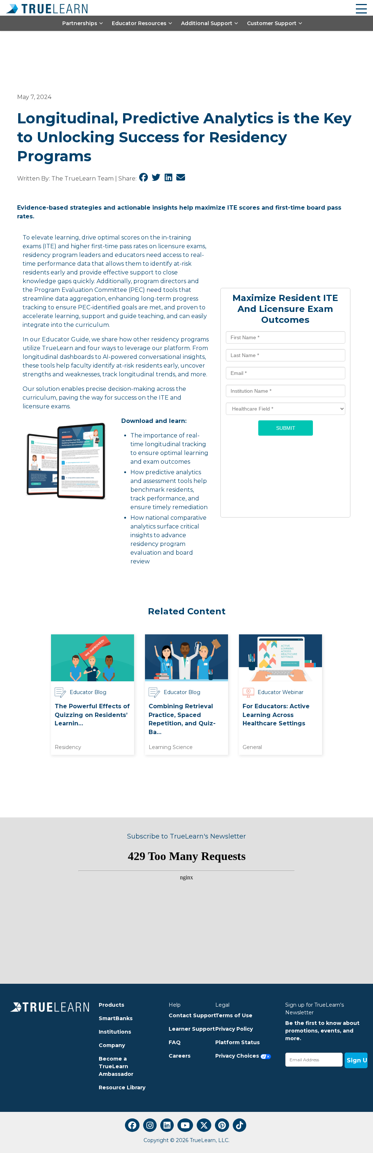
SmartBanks (116, 1018)
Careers (180, 1056)
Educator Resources (139, 23)
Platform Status (237, 1042)
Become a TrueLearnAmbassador (116, 1066)
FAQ (175, 1042)
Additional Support (206, 23)
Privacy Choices (237, 1056)
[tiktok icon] (239, 1125)
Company (112, 1045)
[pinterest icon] (222, 1125)
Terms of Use (233, 1015)
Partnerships (79, 23)
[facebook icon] (132, 1125)
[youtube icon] (185, 1125)
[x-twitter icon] (204, 1125)
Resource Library (122, 1087)
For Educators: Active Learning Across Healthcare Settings (276, 715)
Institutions (115, 1032)
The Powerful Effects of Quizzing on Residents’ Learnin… (92, 715)
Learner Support (186, 1029)
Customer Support (272, 23)
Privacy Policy (234, 1029)
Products (111, 1005)
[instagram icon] (150, 1125)
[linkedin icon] (167, 1125)
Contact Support (186, 1015)
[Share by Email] (180, 178)
